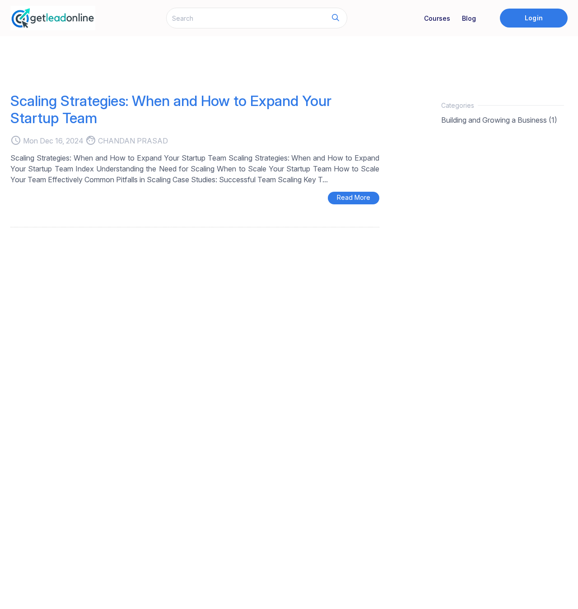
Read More (353, 197)
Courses (437, 18)
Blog (469, 18)
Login (533, 18)
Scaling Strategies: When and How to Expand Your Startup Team (170, 109)
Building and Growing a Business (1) (499, 120)
